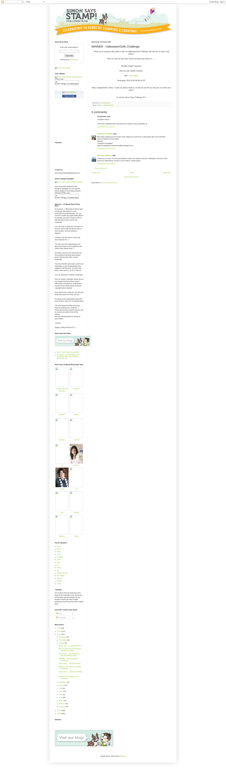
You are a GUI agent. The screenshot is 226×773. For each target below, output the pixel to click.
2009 (59, 714)
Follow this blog (69, 96)
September (63, 682)
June (61, 691)
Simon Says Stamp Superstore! (68, 352)
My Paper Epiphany (104, 155)
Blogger (122, 756)
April (61, 697)
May (60, 694)
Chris (59, 554)
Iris (58, 565)
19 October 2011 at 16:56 (106, 149)
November (63, 640)
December (63, 637)
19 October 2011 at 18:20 (106, 164)
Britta (58, 552)
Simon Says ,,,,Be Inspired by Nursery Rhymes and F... (69, 655)
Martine (59, 581)
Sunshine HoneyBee (104, 134)
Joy (58, 570)
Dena (59, 560)
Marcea (59, 578)
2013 (59, 628)
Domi (59, 562)
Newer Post (96, 173)
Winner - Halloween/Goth (105, 105)
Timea (59, 584)
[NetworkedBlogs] (69, 92)
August (61, 685)
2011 (59, 634)
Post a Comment (100, 168)
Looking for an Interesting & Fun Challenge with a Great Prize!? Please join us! (68, 356)
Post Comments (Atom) (109, 183)
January (62, 707)
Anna (59, 546)
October (62, 643)
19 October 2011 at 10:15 (106, 127)
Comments (62, 618)
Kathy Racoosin (62, 573)
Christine (60, 557)
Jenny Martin (133, 76)
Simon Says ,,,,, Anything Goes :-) (70, 646)
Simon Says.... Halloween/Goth (70, 663)
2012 (59, 631)
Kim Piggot (60, 575)
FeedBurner (74, 60)
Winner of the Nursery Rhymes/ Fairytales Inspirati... (70, 650)
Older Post (167, 173)
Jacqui (59, 568)
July (60, 688)
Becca (59, 549)
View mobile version (131, 177)
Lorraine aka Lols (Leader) (62, 390)
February (62, 704)
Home (132, 173)
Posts (60, 613)
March (61, 700)
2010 (59, 710)
